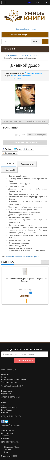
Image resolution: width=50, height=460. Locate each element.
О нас (3, 377)
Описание (10, 164)
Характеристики (27, 164)
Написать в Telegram (12, 447)
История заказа (7, 433)
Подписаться (26, 360)
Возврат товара (7, 391)
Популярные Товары (9, 407)
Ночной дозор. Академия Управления (38, 121)
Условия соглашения (9, 382)
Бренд (3, 402)
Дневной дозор (32, 257)
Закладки (5, 436)
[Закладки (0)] (24, 2)
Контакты (4, 374)
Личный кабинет (7, 431)
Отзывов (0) (11, 170)
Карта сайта (6, 394)
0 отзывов (17, 78)
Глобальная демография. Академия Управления (14, 121)
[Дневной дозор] (25, 99)
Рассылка (5, 438)
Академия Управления (15, 257)
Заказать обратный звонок (26, 29)
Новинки (4, 413)
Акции (3, 405)
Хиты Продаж (6, 410)
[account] (46, 2)
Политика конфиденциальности (13, 380)
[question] (3, 2)
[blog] (9, 2)
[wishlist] (25, 301)
